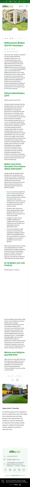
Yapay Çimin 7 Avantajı (10, 408)
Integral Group (15, 475)
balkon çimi (7, 69)
